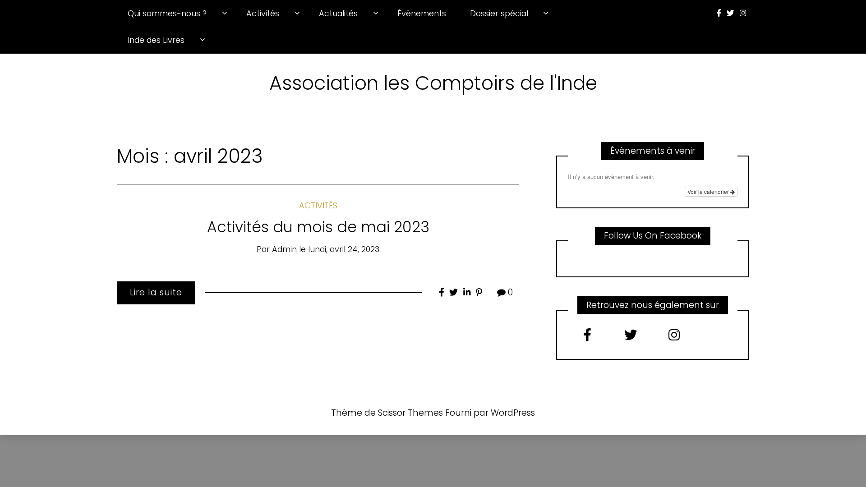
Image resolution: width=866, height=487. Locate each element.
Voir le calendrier (708, 191)
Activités (262, 13)
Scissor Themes (410, 413)
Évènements (421, 13)
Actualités (338, 13)
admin (284, 249)
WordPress (513, 413)
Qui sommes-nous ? (167, 13)
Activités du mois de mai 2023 (318, 227)
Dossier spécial (499, 13)
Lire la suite (156, 292)
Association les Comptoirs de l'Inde (433, 82)
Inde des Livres (156, 40)
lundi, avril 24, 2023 (343, 249)
